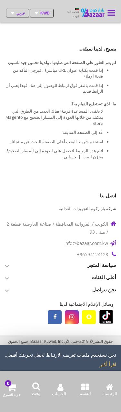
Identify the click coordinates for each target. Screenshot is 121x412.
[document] (60, 366)
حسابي (70, 157)
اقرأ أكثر (108, 364)
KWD (45, 13)
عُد (100, 132)
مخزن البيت (93, 157)
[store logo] (93, 13)
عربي (20, 13)
